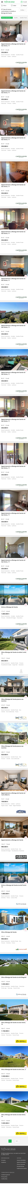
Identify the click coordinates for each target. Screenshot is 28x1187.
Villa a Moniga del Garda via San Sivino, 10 (13, 1023)
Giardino (16, 17)
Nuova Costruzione (6, 17)
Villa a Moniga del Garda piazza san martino (12, 700)
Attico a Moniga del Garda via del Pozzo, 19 (14, 886)
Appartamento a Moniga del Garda (12, 840)
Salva (14, 5)
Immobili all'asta (20, 1166)
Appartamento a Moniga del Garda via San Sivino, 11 (13, 45)
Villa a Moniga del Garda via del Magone (13, 977)
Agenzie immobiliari (21, 1162)
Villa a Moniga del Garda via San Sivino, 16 (13, 1115)
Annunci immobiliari (21, 1160)
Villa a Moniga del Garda (8, 932)
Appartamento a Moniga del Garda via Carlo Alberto (13, 794)
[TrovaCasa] (9, 2)
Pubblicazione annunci (22, 1168)
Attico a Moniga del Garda (9, 607)
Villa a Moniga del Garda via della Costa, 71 (13, 653)
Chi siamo (3, 1160)
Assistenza (3, 1162)
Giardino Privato (23, 17)
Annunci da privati (21, 1164)
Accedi (25, 2)
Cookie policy (4, 1178)
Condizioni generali (5, 1174)
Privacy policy (4, 1176)
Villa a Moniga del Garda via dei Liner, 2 (13, 1069)
